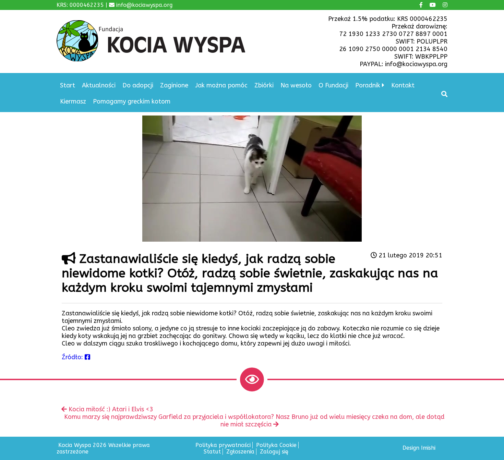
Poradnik (367, 85)
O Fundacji (333, 85)
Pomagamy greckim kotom (131, 101)
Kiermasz (73, 101)
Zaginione (174, 85)
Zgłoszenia (240, 451)
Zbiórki (264, 85)
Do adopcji (137, 85)
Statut (212, 451)
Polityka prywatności (223, 445)
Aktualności (99, 85)
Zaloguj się (274, 451)
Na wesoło (296, 85)
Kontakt (403, 85)
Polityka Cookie (276, 445)
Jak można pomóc (221, 85)
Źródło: (73, 357)
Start (67, 85)
